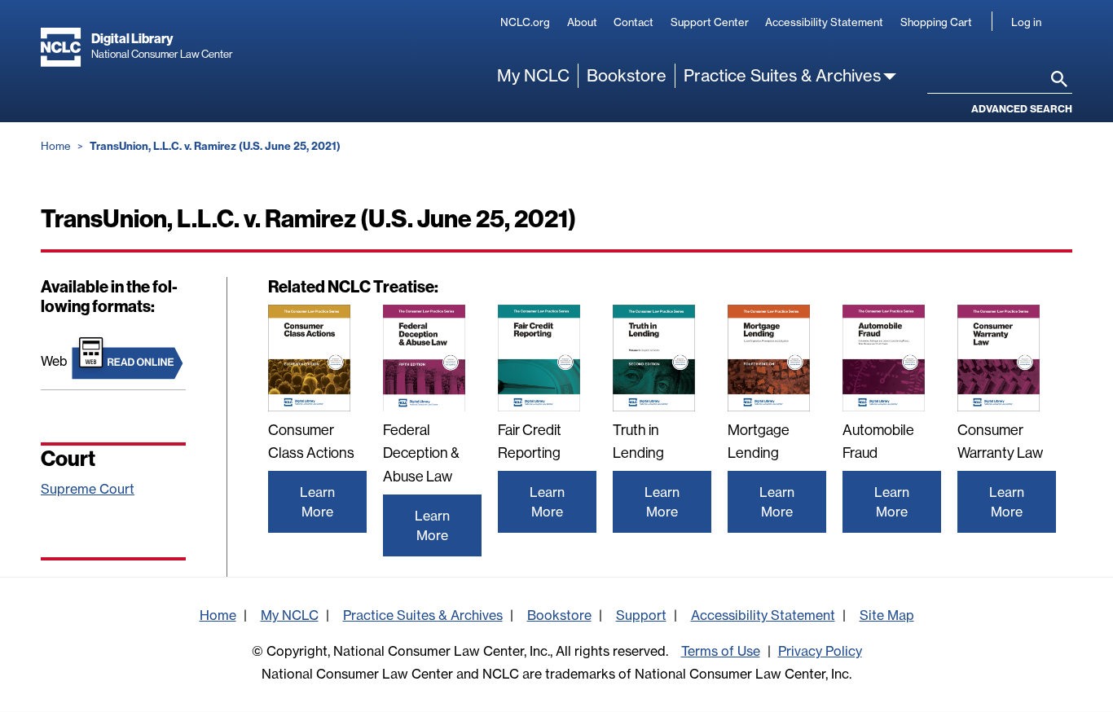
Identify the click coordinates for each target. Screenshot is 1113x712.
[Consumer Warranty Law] (998, 358)
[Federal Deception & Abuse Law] (424, 358)
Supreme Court (87, 489)
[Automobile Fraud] (883, 358)
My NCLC (533, 75)
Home (56, 145)
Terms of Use (720, 651)
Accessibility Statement (824, 22)
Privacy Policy (820, 651)
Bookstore (626, 75)
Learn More (317, 502)
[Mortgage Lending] (769, 358)
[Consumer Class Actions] (309, 358)
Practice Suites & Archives (782, 75)
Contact (633, 22)
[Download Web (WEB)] (129, 356)
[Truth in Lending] (654, 358)
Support (641, 615)
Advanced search (1021, 109)
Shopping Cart (936, 22)
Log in (1026, 22)
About (582, 22)
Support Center (710, 22)
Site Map (887, 615)
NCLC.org (525, 22)
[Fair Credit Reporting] (539, 358)
